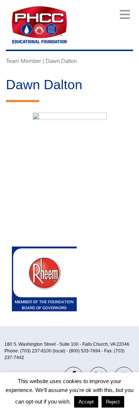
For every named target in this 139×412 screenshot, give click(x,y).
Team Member (23, 61)
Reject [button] (113, 402)
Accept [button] (86, 402)
